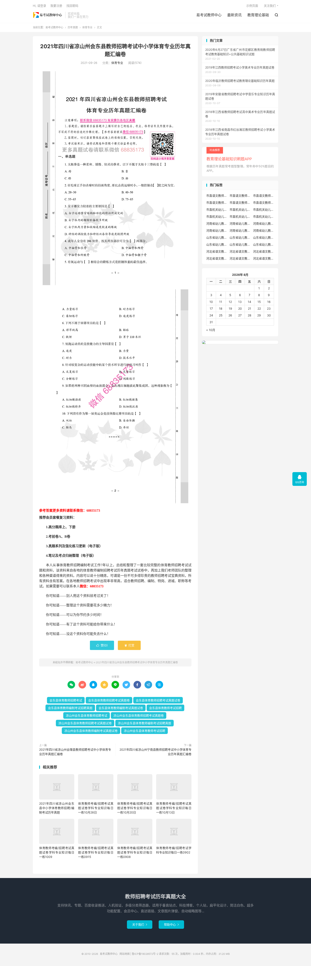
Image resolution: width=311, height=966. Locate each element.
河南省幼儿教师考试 (240, 223)
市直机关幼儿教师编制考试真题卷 (240, 216)
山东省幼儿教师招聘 (216, 237)
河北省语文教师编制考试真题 (216, 258)
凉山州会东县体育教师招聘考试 (86, 715)
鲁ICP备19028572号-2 (145, 953)
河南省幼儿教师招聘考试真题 (263, 223)
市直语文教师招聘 (216, 195)
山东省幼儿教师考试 (240, 237)
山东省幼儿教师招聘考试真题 (263, 237)
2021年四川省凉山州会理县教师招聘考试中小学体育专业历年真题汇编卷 (75, 752)
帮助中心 (171, 924)
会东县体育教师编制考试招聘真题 (70, 708)
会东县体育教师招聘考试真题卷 (109, 700)
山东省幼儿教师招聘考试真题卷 (216, 244)
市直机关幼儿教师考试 (240, 209)
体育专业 (87, 27)
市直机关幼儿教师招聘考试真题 (263, 209)
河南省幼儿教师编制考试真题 (240, 230)
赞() (102, 645)
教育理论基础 (258, 15)
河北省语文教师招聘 (216, 251)
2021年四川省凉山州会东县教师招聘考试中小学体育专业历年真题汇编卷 (137, 662)
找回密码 (72, 5)
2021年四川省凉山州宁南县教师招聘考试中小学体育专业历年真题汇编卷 (155, 752)
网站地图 (125, 953)
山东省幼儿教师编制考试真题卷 (263, 244)
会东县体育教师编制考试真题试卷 (121, 708)
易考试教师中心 (48, 15)
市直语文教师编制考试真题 (216, 202)
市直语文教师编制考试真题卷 (240, 202)
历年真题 (73, 27)
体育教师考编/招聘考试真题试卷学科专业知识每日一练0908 (134, 852)
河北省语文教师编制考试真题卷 (240, 258)
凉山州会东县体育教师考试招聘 (144, 730)
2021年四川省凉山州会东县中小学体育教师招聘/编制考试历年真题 (56, 808)
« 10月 (210, 330)
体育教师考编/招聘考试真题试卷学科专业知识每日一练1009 (56, 852)
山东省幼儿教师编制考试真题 (240, 244)
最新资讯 (234, 15)
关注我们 (270, 5)
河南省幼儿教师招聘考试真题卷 (216, 230)
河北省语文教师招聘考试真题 (240, 251)
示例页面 (252, 5)
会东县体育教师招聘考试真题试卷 (158, 700)
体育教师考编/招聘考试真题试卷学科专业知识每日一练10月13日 (173, 808)
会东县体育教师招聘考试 (66, 700)
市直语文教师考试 (263, 202)
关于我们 (139, 924)
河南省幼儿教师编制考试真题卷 (263, 230)
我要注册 (56, 5)
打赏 (129, 645)
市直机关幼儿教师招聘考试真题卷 (216, 216)
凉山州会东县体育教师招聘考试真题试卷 (85, 723)
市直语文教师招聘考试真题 (240, 195)
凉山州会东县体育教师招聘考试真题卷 (138, 715)
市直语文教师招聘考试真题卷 (263, 195)
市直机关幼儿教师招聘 (216, 209)
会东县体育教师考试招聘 (165, 708)
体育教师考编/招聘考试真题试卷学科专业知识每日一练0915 (95, 852)
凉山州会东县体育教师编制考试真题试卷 (91, 730)
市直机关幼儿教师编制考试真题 (263, 216)
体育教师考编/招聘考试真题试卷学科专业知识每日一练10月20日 (134, 808)
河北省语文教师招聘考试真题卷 (263, 251)
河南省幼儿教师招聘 (216, 223)
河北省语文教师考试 (263, 258)
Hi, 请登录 (39, 5)
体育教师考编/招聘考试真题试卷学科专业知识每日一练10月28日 (95, 808)
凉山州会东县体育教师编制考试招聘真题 (144, 723)
